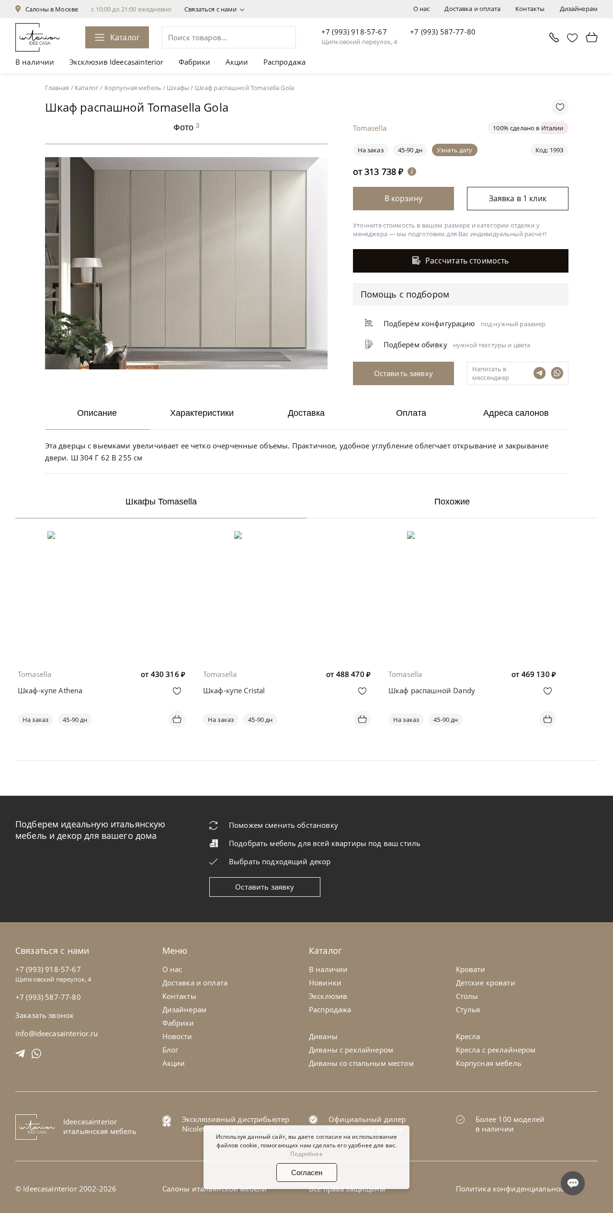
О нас (421, 8)
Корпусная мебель (489, 1063)
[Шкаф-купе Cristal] (287, 538)
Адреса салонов (516, 413)
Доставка (306, 413)
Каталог (125, 37)
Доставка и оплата (472, 8)
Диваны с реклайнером (351, 1049)
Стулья (468, 1009)
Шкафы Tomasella (161, 501)
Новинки (325, 982)
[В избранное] (177, 691)
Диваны (323, 1036)
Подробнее (306, 1154)
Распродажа (284, 62)
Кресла (468, 1036)
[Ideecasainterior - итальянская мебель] (37, 37)
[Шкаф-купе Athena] (101, 538)
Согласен (306, 1172)
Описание (97, 413)
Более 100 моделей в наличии (510, 1123)
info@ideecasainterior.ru (56, 1033)
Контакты (530, 8)
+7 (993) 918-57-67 (354, 31)
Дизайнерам (579, 8)
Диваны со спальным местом (361, 1063)
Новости (177, 1036)
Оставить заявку (264, 887)
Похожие (452, 501)
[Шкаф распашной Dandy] (472, 538)
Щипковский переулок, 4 (359, 41)
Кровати (471, 969)
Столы (467, 996)
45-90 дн (410, 150)
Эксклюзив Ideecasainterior (116, 62)
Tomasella (34, 674)
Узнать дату (455, 150)
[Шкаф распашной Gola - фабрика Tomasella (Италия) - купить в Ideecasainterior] (188, 366)
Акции (237, 62)
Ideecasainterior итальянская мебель (99, 1126)
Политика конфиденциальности (514, 1188)
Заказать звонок (44, 1015)
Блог (170, 1049)
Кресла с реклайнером (496, 1049)
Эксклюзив (328, 996)
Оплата (411, 413)
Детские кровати (485, 982)
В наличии (34, 62)
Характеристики (202, 413)
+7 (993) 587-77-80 (443, 31)
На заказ (35, 719)
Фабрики (195, 62)
